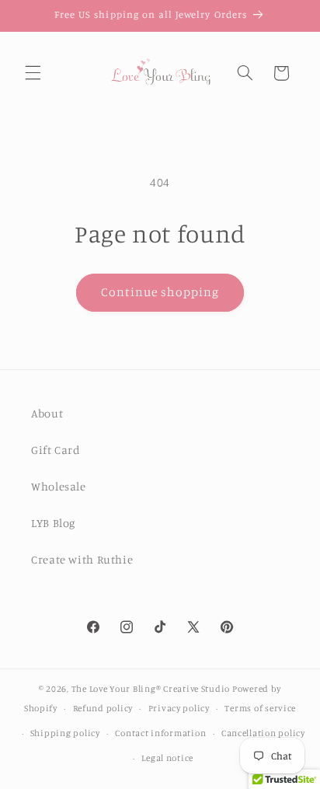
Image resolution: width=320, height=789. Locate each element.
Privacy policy (179, 708)
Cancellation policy (263, 733)
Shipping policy (65, 733)
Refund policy (103, 708)
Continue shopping (160, 292)
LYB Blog (53, 522)
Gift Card (56, 449)
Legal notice (167, 757)
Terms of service (260, 708)
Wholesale (58, 486)
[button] (32, 73)
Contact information (160, 733)
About (47, 413)
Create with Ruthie (82, 559)
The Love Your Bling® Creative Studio (150, 688)
